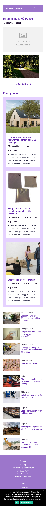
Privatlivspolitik (26, 502)
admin (18, 23)
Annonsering (23, 487)
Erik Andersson (30, 283)
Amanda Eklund (30, 217)
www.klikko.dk (25, 477)
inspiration (12, 150)
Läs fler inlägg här (23, 84)
